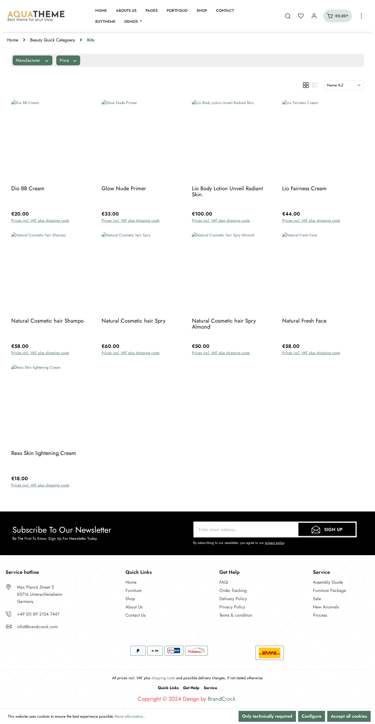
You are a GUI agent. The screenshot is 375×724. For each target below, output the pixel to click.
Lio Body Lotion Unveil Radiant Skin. (227, 192)
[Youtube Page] (38, 651)
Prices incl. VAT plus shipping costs (40, 220)
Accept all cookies (349, 716)
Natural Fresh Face (304, 321)
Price (65, 60)
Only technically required (267, 716)
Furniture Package (329, 590)
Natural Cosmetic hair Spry (134, 321)
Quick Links (168, 688)
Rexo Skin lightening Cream (43, 453)
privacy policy (274, 542)
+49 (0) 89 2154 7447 (38, 614)
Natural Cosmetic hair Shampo (47, 321)
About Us (133, 607)
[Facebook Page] (11, 651)
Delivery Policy (233, 599)
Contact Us (135, 615)
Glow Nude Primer (124, 189)
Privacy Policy (232, 607)
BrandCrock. (222, 699)
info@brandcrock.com (37, 627)
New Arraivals (326, 607)
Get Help (191, 688)
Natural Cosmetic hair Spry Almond (224, 324)
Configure (311, 716)
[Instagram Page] (24, 651)
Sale (317, 599)
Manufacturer (28, 60)
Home (12, 40)
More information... (130, 716)
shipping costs (163, 678)
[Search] (287, 16)
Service (210, 688)
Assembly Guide (328, 582)
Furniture (133, 590)
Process (320, 615)
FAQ (223, 582)
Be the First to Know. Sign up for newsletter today (54, 538)
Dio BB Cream (27, 189)
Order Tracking (233, 590)
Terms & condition (235, 615)
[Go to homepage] (37, 16)
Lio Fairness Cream (304, 189)
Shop (130, 599)
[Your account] (314, 16)
